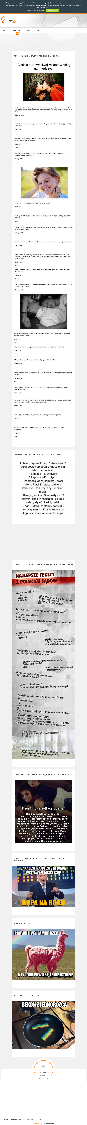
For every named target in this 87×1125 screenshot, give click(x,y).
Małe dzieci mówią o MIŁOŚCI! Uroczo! (36, 56)
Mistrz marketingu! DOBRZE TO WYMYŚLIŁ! (38, 455)
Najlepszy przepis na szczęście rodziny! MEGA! (41, 774)
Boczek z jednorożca (27, 995)
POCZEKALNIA (15, 31)
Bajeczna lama (23, 923)
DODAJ (37, 30)
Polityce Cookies (38, 10)
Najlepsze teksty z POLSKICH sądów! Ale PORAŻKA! (43, 565)
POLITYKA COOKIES (30, 1119)
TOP (3, 30)
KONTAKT (40, 1119)
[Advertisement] (43, 42)
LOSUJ (27, 30)
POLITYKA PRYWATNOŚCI (16, 1119)
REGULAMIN (5, 1119)
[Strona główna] (8, 23)
